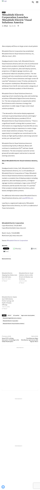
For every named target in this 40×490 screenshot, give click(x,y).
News (3, 12)
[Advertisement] (20, 369)
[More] (28, 30)
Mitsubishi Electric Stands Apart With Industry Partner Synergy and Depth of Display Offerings (9, 301)
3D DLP (9, 315)
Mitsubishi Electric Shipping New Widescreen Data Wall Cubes (9, 275)
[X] (14, 30)
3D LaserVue (16, 315)
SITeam (6, 26)
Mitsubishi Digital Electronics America (12, 318)
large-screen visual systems (27, 315)
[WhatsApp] (24, 30)
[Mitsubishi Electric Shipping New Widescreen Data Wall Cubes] (9, 265)
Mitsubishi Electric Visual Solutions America (13, 323)
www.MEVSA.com (27, 198)
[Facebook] (10, 30)
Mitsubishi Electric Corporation (17, 240)
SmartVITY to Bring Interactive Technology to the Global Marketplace (10, 340)
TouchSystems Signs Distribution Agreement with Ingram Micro (29, 340)
